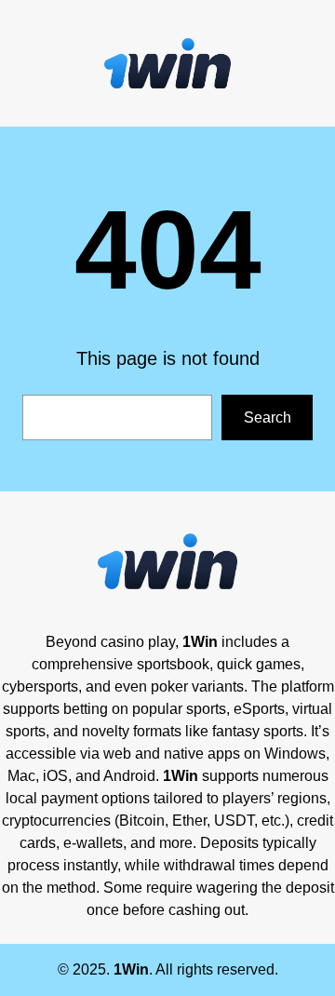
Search (267, 417)
